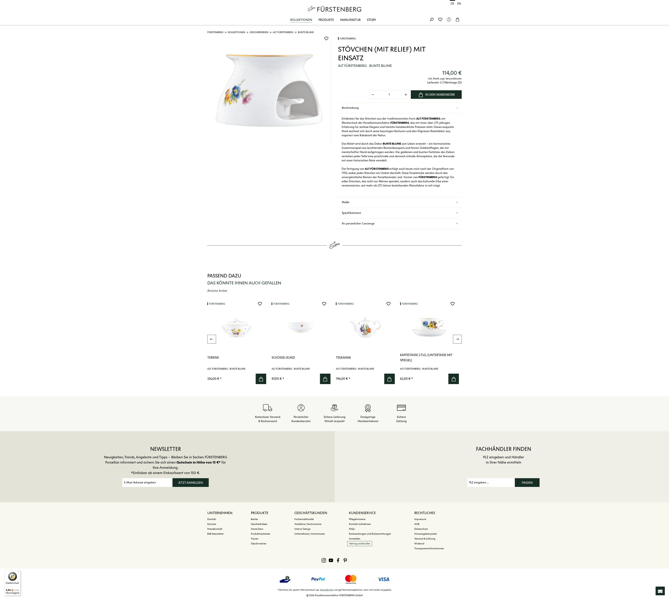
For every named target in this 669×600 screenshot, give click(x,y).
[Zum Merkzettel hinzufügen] (326, 38)
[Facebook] (338, 560)
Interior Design (302, 529)
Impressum (420, 519)
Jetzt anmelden (190, 483)
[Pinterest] (345, 560)
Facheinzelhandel (304, 519)
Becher (254, 519)
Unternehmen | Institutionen (309, 533)
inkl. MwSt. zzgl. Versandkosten (445, 78)
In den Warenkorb (440, 95)
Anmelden (354, 538)
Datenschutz (421, 529)
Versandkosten (326, 589)
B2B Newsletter (215, 533)
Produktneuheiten (260, 533)
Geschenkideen (259, 524)
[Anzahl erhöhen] (406, 94)
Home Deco (257, 529)
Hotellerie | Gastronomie (307, 524)
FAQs (352, 529)
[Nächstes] (457, 339)
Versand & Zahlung (424, 538)
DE (452, 3)
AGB (416, 524)
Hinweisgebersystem (425, 533)
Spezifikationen (351, 213)
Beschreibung (350, 107)
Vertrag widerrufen (359, 543)
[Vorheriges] (211, 339)
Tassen (254, 538)
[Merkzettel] (440, 19)
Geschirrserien (258, 543)
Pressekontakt (214, 529)
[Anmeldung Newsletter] (660, 591)
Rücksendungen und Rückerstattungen (370, 533)
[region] (269, 91)
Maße (345, 202)
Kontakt (211, 519)
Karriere (211, 524)
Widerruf (419, 543)
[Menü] (18, 572)
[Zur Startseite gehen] (334, 9)
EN (459, 3)
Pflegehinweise (357, 519)
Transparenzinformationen (429, 548)
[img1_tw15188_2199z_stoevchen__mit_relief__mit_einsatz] (269, 91)
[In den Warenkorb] (261, 379)
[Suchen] (431, 19)
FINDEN (527, 483)
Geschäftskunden (310, 513)
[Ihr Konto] (449, 19)
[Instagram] (324, 560)
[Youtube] (331, 560)
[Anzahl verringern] (372, 94)
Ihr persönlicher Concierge (358, 223)
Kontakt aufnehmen (360, 524)
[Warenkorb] (457, 19)
